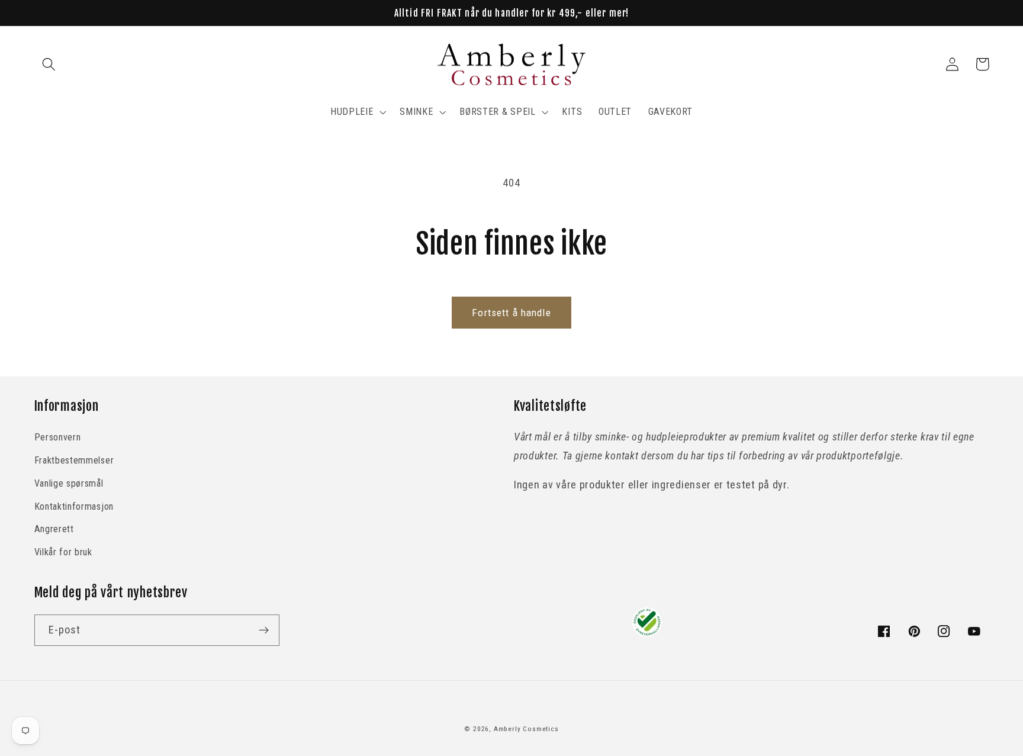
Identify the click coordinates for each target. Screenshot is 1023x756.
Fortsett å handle (511, 313)
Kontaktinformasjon (74, 506)
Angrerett (54, 529)
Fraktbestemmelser (74, 460)
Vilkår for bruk (63, 552)
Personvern (57, 437)
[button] (49, 64)
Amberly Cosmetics (526, 729)
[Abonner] (264, 630)
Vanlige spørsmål (69, 483)
